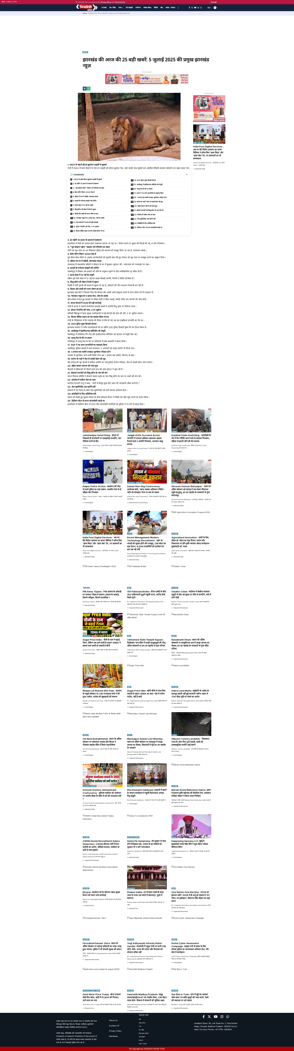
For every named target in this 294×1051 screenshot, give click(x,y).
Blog (85, 431)
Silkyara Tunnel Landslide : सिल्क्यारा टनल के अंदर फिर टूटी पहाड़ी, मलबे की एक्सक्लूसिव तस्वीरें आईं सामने (190, 741)
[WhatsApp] (201, 7)
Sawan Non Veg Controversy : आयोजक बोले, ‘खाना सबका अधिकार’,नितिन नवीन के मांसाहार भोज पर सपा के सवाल (145, 489)
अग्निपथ (94, 786)
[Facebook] (189, 7)
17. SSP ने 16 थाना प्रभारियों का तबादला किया (148, 193)
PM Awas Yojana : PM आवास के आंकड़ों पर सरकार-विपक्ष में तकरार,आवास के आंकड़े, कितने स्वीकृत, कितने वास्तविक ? (102, 594)
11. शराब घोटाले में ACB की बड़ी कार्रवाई (85, 222)
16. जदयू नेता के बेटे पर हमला (143, 189)
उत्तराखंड (174, 431)
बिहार (129, 636)
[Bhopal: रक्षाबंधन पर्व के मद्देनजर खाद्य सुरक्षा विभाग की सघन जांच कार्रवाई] (103, 877)
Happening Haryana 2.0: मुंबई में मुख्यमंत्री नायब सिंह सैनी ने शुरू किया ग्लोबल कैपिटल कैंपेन (189, 844)
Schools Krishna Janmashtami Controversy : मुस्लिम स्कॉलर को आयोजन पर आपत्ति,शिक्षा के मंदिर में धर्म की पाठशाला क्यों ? (102, 794)
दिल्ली (195, 142)
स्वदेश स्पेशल (86, 587)
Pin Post (131, 482)
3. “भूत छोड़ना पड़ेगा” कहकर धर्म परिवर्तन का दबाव (88, 188)
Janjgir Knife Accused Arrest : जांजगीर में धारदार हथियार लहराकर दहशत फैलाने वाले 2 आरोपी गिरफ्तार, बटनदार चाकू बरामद (145, 440)
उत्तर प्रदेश (86, 939)
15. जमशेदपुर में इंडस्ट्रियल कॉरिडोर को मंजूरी (148, 184)
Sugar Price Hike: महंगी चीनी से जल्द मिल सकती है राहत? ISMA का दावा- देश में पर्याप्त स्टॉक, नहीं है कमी (146, 693)
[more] (178, 7)
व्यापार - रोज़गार (95, 990)
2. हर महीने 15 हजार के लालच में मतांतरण (86, 183)
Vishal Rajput (89, 451)
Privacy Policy (106, 2)
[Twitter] (192, 7)
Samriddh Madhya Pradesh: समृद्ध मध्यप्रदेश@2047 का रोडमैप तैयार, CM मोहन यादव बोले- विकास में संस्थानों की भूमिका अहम (147, 997)
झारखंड (85, 52)
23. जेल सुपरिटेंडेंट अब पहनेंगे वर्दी (144, 219)
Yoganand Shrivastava (136, 608)
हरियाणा (174, 837)
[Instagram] (198, 7)
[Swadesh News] (87, 7)
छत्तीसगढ (130, 431)
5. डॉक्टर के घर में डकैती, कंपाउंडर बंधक (85, 196)
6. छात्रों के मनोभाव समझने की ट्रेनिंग (84, 201)
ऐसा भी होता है (131, 888)
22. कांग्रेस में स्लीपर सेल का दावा (144, 215)
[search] (205, 8)
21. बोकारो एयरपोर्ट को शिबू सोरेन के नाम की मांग (149, 210)
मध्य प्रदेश (201, 142)
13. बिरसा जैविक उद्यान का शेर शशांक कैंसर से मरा (88, 231)
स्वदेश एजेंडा (139, 482)
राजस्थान (85, 687)
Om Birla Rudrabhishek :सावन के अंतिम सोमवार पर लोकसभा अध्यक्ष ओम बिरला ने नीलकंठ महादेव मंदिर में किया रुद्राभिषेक (102, 741)
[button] (85, 89)
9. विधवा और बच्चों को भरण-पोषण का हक (85, 214)
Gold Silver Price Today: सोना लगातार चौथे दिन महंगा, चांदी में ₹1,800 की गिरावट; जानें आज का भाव (102, 997)
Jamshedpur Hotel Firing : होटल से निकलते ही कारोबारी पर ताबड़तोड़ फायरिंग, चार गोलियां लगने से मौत (102, 438)
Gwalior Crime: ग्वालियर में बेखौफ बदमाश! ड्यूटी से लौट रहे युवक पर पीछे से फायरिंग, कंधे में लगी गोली (191, 594)
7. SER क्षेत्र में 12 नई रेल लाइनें (83, 205)
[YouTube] (195, 7)
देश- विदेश (94, 636)
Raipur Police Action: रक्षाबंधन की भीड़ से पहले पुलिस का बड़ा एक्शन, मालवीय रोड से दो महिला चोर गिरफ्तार (102, 489)
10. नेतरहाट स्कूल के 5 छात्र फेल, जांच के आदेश (89, 218)
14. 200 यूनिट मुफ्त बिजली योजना (145, 180)
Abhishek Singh (200, 169)
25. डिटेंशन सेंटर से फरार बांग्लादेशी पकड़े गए (148, 227)
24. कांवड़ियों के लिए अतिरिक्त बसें (144, 223)
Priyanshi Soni (89, 905)
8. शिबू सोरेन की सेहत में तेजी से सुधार (84, 209)
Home (85, 13)
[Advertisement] (147, 33)
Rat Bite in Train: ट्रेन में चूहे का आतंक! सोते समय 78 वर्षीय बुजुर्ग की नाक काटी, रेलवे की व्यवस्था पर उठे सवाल (190, 997)
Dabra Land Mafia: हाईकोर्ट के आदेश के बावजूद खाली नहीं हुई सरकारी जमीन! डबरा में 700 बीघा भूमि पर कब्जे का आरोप (190, 693)
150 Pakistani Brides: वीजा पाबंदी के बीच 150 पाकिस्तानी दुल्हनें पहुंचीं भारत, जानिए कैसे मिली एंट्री (146, 594)
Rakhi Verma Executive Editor (138, 502)
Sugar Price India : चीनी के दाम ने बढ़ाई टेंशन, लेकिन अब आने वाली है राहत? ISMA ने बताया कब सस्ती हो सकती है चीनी (102, 642)
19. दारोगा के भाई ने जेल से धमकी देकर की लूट (148, 202)
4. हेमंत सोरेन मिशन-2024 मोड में (84, 192)
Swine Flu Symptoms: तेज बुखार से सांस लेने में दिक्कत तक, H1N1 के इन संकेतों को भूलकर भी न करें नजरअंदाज (146, 844)
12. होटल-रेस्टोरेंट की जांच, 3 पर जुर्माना (86, 226)
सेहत (137, 837)
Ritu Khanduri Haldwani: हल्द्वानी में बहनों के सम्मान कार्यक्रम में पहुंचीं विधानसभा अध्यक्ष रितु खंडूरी (147, 793)
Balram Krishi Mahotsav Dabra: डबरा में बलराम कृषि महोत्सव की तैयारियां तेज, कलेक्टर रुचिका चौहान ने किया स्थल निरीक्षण (191, 793)
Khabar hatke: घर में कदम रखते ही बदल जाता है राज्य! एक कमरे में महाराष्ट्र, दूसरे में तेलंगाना (145, 895)
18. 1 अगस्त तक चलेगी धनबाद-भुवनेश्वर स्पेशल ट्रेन (150, 197)
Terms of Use (120, 2)
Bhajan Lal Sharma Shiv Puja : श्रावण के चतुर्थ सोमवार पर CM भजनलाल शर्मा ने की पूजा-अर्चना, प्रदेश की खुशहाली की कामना (102, 693)
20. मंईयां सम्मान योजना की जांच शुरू (145, 206)
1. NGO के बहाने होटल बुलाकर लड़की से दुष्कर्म (87, 179)
